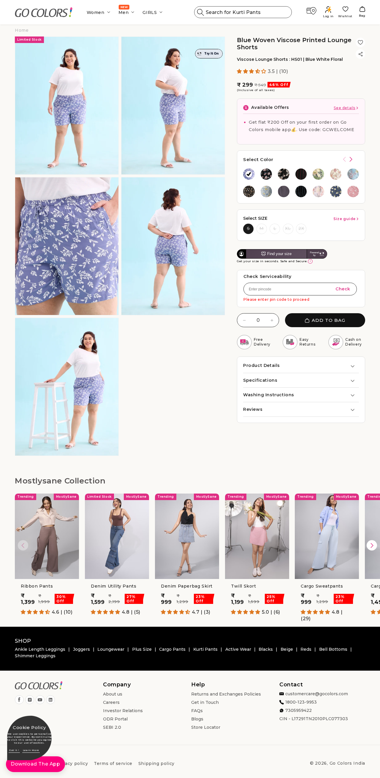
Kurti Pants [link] (205, 649)
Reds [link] (305, 649)
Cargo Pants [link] (172, 649)
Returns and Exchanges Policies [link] (226, 694)
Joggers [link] (81, 649)
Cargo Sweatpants (322, 586)
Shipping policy (156, 763)
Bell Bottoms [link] (333, 649)
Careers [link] (111, 702)
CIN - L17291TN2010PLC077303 (313, 718)
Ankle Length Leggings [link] (40, 649)
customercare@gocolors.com (316, 693)
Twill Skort (243, 586)
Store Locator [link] (205, 727)
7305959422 (298, 710)
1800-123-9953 (301, 702)
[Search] (200, 12)
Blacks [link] (266, 649)
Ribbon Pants (37, 586)
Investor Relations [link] (123, 710)
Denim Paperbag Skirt (187, 586)
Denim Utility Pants (113, 586)
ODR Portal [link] (115, 719)
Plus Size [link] (142, 649)
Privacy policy (72, 763)
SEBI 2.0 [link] (112, 727)
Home (21, 30)
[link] (44, 12)
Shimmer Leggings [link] (35, 655)
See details (344, 108)
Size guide (344, 219)
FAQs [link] (197, 710)
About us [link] (112, 694)
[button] (97, 12)
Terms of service (113, 763)
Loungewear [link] (110, 649)
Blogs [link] (197, 719)
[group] (249, 174)
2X (301, 228)
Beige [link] (287, 649)
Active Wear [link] (238, 649)
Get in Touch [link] (205, 702)
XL (288, 228)
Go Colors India (347, 763)
